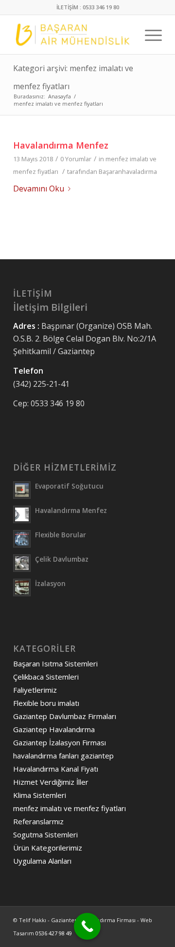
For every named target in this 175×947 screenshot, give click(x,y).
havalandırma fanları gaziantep (63, 755)
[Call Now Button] (87, 926)
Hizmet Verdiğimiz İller (50, 782)
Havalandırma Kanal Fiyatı (55, 769)
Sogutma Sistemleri (45, 834)
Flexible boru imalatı (46, 703)
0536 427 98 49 (53, 933)
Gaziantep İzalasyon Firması (59, 742)
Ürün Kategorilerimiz (47, 847)
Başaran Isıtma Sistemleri (55, 663)
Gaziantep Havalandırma (54, 729)
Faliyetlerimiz (35, 690)
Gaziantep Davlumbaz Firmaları (64, 716)
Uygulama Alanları (42, 861)
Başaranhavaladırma (128, 171)
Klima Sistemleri (39, 795)
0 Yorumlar (75, 158)
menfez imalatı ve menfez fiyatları (69, 808)
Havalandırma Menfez (60, 145)
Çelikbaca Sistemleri (46, 677)
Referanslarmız (38, 821)
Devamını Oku (38, 188)
